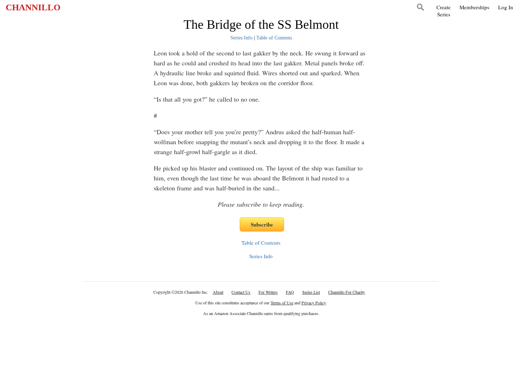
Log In (505, 7)
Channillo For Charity (346, 292)
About (218, 292)
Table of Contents (274, 37)
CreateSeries (443, 11)
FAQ (290, 292)
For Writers (268, 292)
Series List (311, 292)
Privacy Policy (313, 302)
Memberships (474, 7)
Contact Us (241, 292)
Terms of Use (282, 302)
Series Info (241, 37)
